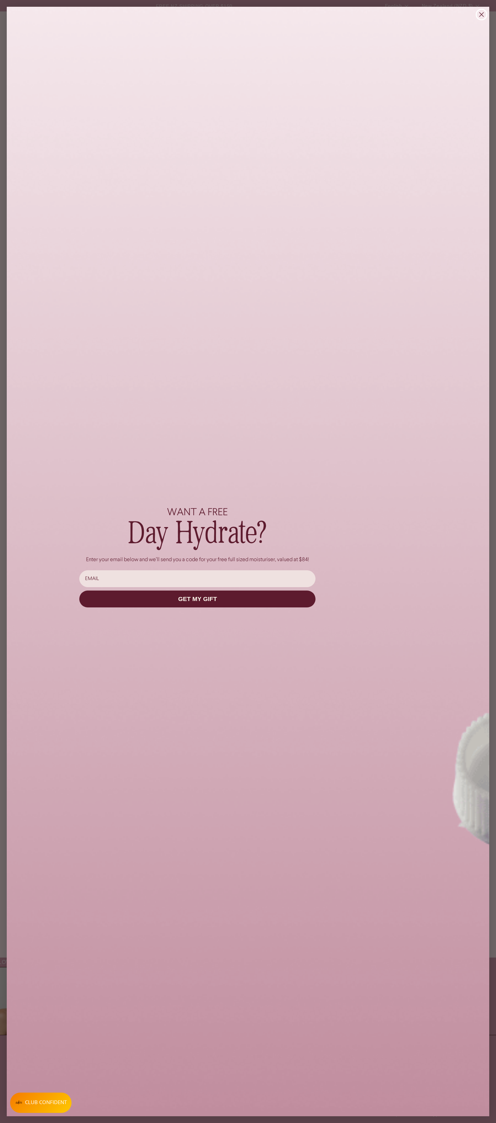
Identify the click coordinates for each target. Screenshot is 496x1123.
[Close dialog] (481, 14)
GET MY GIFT (197, 599)
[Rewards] (41, 1103)
